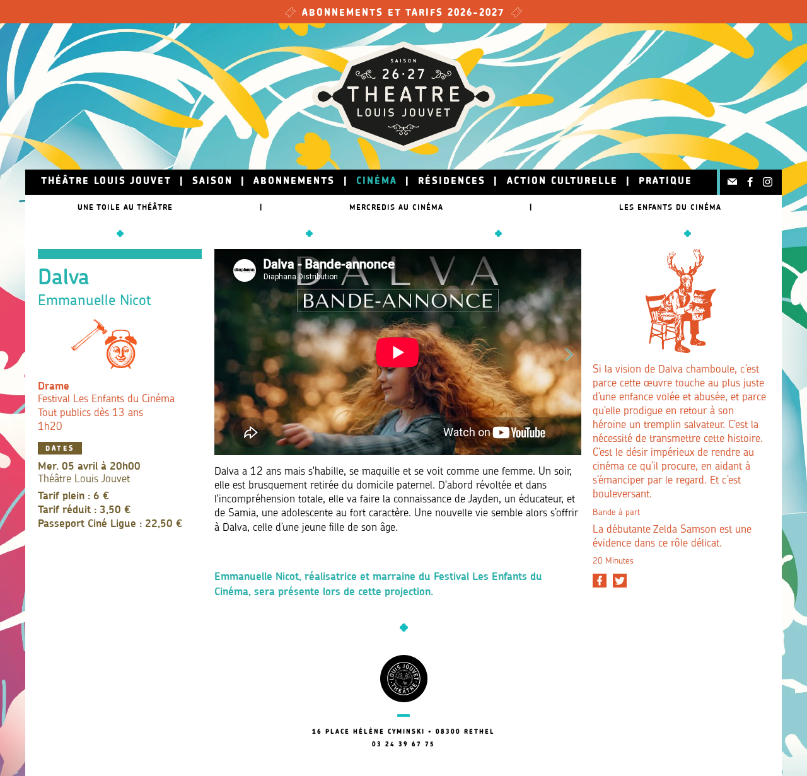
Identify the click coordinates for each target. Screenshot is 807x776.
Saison (212, 182)
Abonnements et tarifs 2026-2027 (403, 13)
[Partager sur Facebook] (600, 581)
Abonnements (294, 182)
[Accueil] (403, 96)
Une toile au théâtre (125, 207)
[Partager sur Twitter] (620, 581)
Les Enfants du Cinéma (670, 207)
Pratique (665, 182)
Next (569, 352)
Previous (226, 352)
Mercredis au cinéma (396, 207)
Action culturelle (562, 182)
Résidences (451, 182)
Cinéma (376, 182)
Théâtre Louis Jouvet (106, 182)
